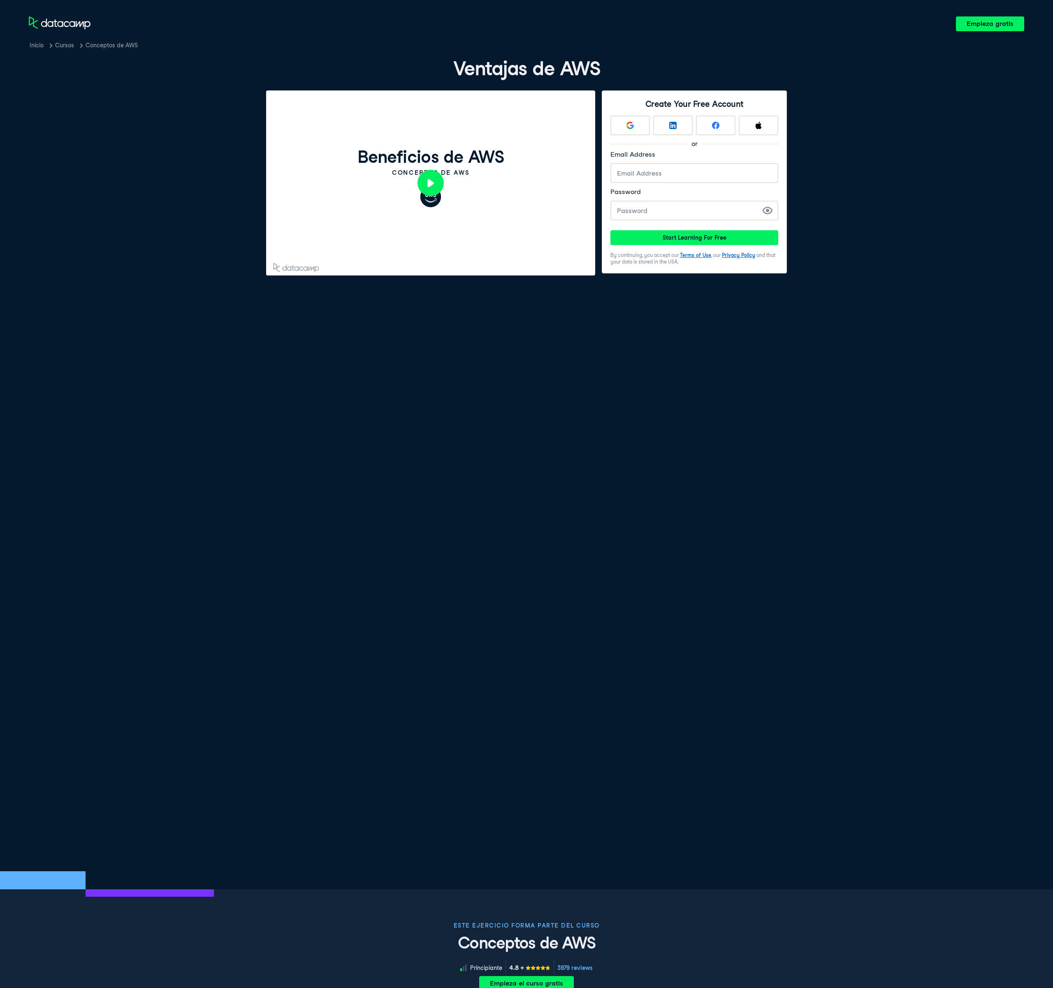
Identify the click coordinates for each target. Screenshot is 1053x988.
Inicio (37, 45)
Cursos (64, 45)
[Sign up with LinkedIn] (673, 125)
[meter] (530, 968)
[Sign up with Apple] (758, 125)
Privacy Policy (738, 255)
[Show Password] (767, 210)
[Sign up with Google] (630, 125)
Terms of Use (695, 255)
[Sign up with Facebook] (715, 125)
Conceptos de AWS (112, 45)
